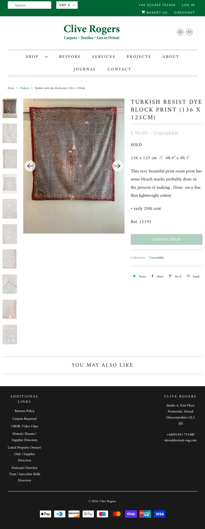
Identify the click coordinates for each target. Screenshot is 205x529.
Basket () (156, 12)
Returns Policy (24, 411)
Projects (139, 56)
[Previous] (30, 165)
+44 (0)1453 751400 (157, 5)
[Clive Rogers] (103, 34)
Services (104, 56)
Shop (34, 56)
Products (25, 88)
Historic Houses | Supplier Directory (25, 437)
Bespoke (70, 56)
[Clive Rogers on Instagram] (180, 32)
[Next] (117, 165)
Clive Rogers (108, 501)
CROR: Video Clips (24, 426)
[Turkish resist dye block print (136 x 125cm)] (73, 166)
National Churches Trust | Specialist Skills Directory (24, 474)
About (170, 56)
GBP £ (64, 5)
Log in (188, 5)
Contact (120, 69)
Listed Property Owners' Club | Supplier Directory (24, 454)
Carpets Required (24, 419)
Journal (85, 69)
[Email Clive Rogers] (189, 32)
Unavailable (157, 258)
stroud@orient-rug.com (180, 440)
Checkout (184, 12)
